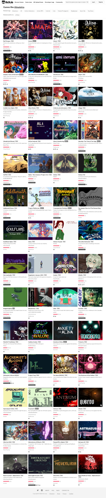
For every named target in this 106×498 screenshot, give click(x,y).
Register (101, 2)
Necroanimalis (7, 275)
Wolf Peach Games (8, 312)
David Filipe (81, 445)
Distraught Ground (33, 475)
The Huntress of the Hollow (86, 375)
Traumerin (31, 408)
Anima (55, 174)
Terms (58, 493)
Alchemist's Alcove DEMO (11, 375)
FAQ (53, 490)
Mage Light (31, 445)
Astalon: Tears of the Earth (11, 74)
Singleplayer (74, 11)
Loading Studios (82, 145)
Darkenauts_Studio (83, 479)
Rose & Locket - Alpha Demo (11, 475)
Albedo (80, 408)
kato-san (55, 111)
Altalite (80, 275)
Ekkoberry (81, 278)
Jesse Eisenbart (7, 412)
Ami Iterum (56, 74)
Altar (54, 308)
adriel (54, 312)
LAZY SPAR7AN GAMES (34, 312)
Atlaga (80, 108)
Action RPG (40, 11)
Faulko (80, 245)
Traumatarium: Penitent (60, 208)
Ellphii (55, 176)
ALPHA (5, 174)
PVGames (80, 78)
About (47, 490)
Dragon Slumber (7, 111)
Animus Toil (81, 174)
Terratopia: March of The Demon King (89, 208)
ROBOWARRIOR (7, 178)
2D (21, 11)
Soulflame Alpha (8, 241)
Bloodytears (32, 308)
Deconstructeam (32, 278)
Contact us (65, 490)
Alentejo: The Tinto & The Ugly (87, 141)
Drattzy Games (7, 445)
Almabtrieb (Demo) (9, 141)
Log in (93, 2)
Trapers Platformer (34, 208)
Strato (54, 78)
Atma (29, 241)
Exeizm (55, 412)
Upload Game (39, 2)
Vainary (55, 345)
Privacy (65, 493)
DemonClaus (56, 44)
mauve (5, 212)
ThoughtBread (57, 445)
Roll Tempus (6, 41)
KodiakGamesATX (83, 213)
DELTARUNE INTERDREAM (36, 74)
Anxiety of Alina (58, 342)
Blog (57, 490)
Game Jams (28, 2)
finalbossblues (32, 345)
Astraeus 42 (81, 442)
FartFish (5, 379)
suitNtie (80, 312)
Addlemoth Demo (8, 208)
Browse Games (19, 2)
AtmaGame (31, 245)
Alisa (79, 41)
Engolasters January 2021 (35, 275)
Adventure (15, 11)
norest (55, 479)
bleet (79, 379)
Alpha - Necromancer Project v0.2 (38, 174)
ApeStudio (81, 412)
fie (4, 44)
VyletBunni (31, 78)
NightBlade (31, 145)
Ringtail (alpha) (7, 308)
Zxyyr (29, 44)
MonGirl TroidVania (9, 342)
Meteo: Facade (57, 241)
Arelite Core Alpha (8, 108)
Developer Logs (49, 2)
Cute (54, 11)
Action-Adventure (29, 11)
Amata (30, 41)
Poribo (55, 243)
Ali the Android (32, 141)
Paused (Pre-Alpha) (59, 442)
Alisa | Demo (32, 108)
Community (59, 2)
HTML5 (17, 15)
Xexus (4, 345)
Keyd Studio (56, 278)
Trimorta (81, 342)
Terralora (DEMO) (58, 375)
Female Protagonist (63, 11)
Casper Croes (81, 44)
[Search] (87, 2)
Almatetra (19, 7)
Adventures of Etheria (34, 442)
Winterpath (81, 111)
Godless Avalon (32, 342)
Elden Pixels (56, 143)
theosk (30, 212)
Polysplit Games (82, 345)
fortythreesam (32, 479)
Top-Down (90, 11)
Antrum (55, 408)
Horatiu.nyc (56, 212)
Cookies (71, 493)
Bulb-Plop (6, 145)
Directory (52, 493)
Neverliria (56, 475)
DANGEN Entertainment (9, 78)
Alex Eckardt (6, 245)
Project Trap (32, 375)
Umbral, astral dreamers (60, 108)
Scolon (55, 379)
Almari (55, 41)
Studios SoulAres (32, 176)
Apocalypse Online (8, 408)
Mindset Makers (82, 178)
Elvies (29, 379)
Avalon (55, 275)
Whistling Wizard (7, 479)
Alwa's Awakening (58, 141)
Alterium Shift (7, 442)
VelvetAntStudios (32, 412)
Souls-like (82, 11)
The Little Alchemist (84, 241)
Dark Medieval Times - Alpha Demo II (89, 475)
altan (4, 278)
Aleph (80, 74)
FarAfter (81, 308)
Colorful (48, 11)
